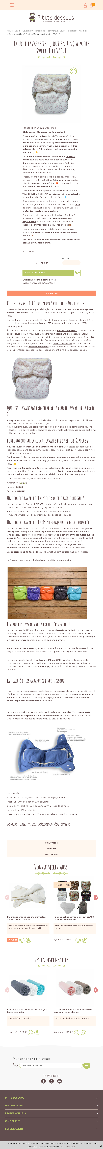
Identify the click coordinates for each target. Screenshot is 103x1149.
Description (51, 293)
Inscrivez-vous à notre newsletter (31, 1058)
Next (96, 897)
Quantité (66, 258)
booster (51, 648)
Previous (7, 897)
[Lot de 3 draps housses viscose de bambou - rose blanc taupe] (75, 988)
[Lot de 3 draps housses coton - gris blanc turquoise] (28, 988)
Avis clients (51, 854)
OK (86, 1065)
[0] (91, 5)
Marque (51, 848)
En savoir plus (28, 251)
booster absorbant (38, 346)
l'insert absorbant (67, 330)
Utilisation (51, 843)
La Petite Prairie (47, 447)
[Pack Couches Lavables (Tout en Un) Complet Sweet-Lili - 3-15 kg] (75, 895)
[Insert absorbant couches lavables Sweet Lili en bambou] (28, 895)
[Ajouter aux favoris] (73, 70)
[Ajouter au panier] (28, 940)
